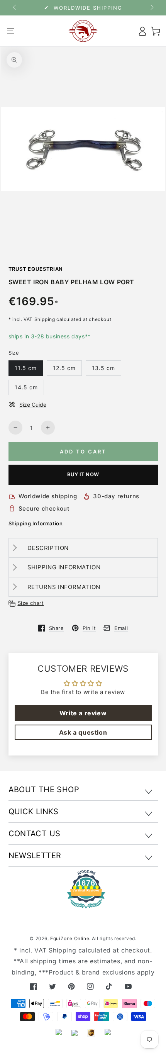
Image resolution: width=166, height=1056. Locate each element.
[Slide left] (15, 7)
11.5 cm (26, 368)
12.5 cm (64, 368)
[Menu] (10, 30)
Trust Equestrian (35, 269)
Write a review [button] (83, 713)
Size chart (31, 603)
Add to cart (83, 451)
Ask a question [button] (83, 732)
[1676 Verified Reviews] (83, 903)
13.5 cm (103, 368)
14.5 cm (26, 387)
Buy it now (83, 474)
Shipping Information (35, 523)
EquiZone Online (69, 938)
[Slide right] (151, 7)
